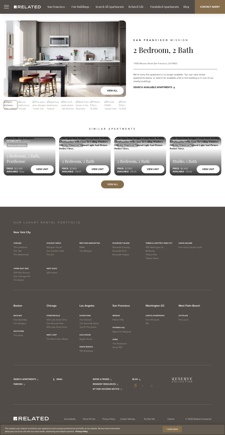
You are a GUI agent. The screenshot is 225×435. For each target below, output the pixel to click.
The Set (50, 254)
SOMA (115, 339)
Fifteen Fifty (118, 319)
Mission (116, 316)
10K (147, 323)
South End (18, 331)
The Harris (18, 335)
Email (59, 379)
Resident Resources (104, 384)
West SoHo (52, 268)
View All (112, 90)
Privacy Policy (108, 419)
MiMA (82, 247)
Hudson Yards (54, 243)
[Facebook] (144, 385)
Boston (17, 305)
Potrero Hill (118, 327)
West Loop (52, 335)
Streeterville (53, 316)
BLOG (135, 379)
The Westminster (21, 254)
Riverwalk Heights (120, 254)
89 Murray (150, 251)
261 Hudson (52, 272)
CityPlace (183, 316)
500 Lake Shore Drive (57, 319)
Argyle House (85, 339)
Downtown (85, 316)
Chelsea (17, 243)
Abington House (54, 247)
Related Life (136, 7)
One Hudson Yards (55, 251)
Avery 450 (117, 347)
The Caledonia (20, 247)
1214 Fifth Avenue (21, 272)
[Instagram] (152, 385)
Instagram (152, 385)
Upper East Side (21, 268)
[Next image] (120, 58)
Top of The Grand (87, 327)
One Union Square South (190, 247)
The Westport (85, 251)
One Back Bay (20, 319)
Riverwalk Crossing (121, 247)
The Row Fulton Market (57, 339)
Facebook (144, 385)
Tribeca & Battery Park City (159, 243)
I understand (172, 429)
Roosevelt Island (121, 243)
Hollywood (85, 335)
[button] (10, 105)
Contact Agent (210, 6)
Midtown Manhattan (89, 243)
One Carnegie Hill (21, 276)
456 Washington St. (155, 247)
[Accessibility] (135, 385)
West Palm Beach (189, 305)
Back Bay (17, 316)
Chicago (51, 305)
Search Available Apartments (152, 87)
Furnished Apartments (164, 7)
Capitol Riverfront (155, 316)
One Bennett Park (55, 323)
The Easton (18, 280)
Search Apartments (24, 379)
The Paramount (119, 343)
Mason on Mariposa (121, 331)
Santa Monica (86, 347)
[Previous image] (9, 58)
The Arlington (19, 323)
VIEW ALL (112, 184)
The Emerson (85, 319)
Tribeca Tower (152, 258)
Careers (170, 419)
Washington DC (155, 305)
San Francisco (56, 7)
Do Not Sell (149, 419)
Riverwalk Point (119, 251)
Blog (186, 7)
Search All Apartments (110, 7)
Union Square (185, 243)
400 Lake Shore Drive (57, 327)
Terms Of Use (89, 419)
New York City (22, 232)
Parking (17, 384)
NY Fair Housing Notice (106, 389)
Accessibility (135, 385)
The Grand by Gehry (89, 323)
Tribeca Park (151, 254)
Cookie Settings (127, 419)
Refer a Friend (101, 379)
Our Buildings (80, 7)
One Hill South (152, 319)
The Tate (17, 251)
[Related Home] (27, 7)
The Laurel (183, 319)
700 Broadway (86, 351)
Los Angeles (86, 305)
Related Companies (202, 419)
